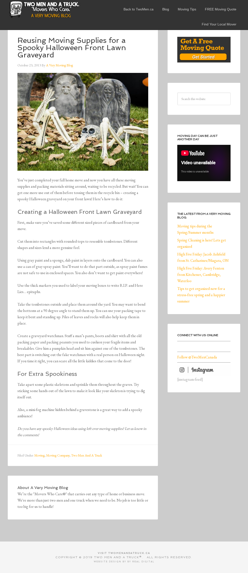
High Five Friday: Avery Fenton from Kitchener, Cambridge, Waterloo (200, 274)
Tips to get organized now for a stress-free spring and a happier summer (201, 295)
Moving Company (58, 455)
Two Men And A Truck (86, 455)
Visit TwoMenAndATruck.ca (124, 553)
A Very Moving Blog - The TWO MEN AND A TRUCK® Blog (44, 9)
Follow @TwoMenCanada (197, 357)
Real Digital (143, 561)
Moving (39, 455)
